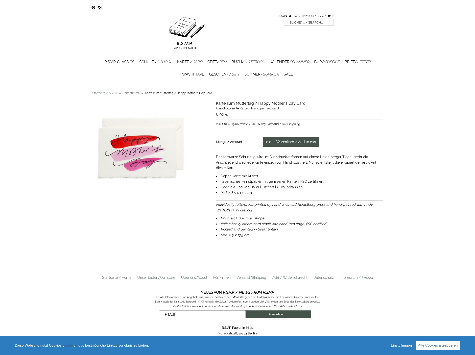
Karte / (189, 62)
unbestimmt (131, 93)
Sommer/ (261, 74)
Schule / (155, 62)
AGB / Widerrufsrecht (290, 277)
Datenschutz (323, 277)
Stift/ (217, 62)
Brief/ (358, 62)
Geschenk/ (224, 74)
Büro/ (327, 62)
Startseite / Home (116, 277)
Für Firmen (222, 277)
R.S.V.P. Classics (119, 62)
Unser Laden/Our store (156, 277)
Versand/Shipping (251, 277)
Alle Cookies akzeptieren (438, 345)
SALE (288, 74)
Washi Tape (193, 74)
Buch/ (248, 62)
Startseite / (104, 93)
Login (283, 16)
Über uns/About (194, 277)
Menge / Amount (229, 142)
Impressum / (356, 277)
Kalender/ (289, 62)
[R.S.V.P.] (186, 51)
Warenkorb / (314, 16)
